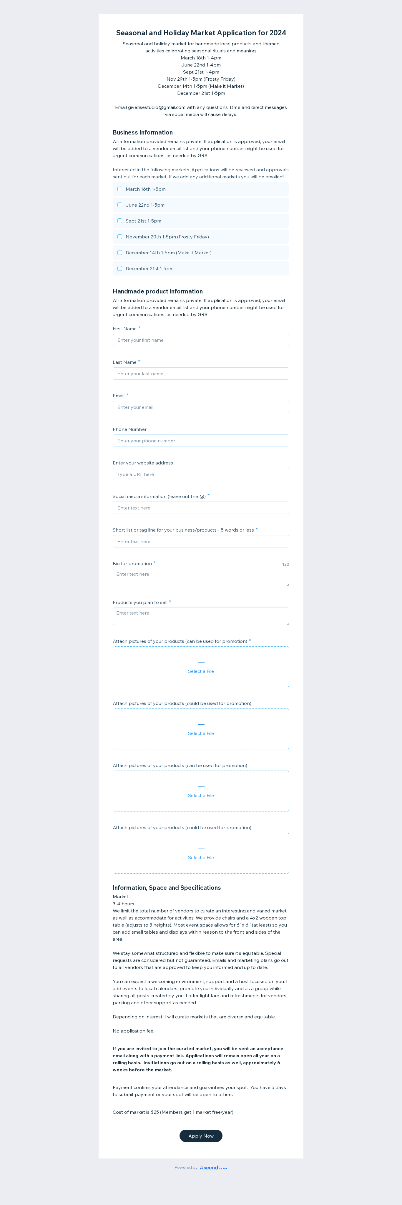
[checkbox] (201, 190)
